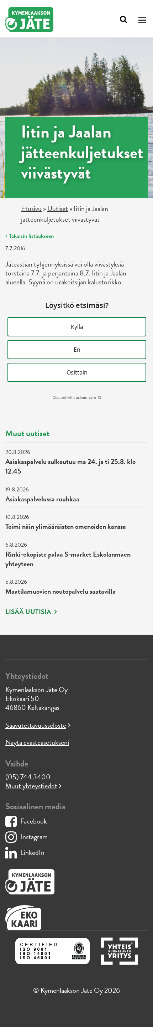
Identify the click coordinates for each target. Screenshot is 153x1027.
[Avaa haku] (123, 20)
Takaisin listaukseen (30, 236)
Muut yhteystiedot (31, 785)
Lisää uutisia (29, 612)
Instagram (34, 836)
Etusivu (31, 208)
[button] (76, 326)
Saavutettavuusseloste (35, 725)
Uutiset (57, 208)
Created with (74, 397)
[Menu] (143, 20)
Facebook (33, 821)
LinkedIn (32, 852)
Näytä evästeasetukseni (37, 742)
